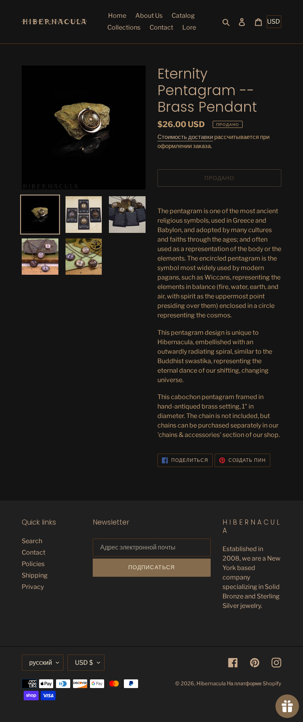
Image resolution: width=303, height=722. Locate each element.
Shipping (35, 575)
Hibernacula (211, 683)
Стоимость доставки (185, 137)
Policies (33, 564)
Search (32, 541)
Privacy (33, 587)
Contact (33, 552)
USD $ (84, 662)
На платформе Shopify (254, 683)
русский (40, 662)
